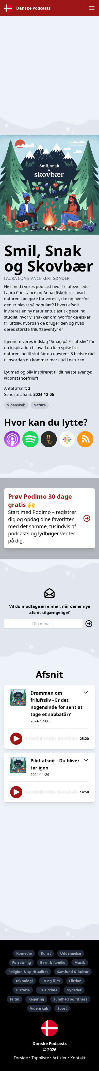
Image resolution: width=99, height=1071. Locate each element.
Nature (40, 405)
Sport (62, 1008)
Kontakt (78, 1058)
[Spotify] (30, 439)
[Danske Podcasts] (49, 1028)
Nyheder (74, 990)
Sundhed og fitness (70, 999)
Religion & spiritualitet (28, 971)
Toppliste (40, 1058)
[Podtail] (49, 439)
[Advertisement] (49, 66)
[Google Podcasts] (67, 439)
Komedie (24, 953)
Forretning (21, 962)
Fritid (14, 999)
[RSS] (85, 439)
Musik (79, 962)
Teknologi (24, 980)
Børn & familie (52, 962)
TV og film (51, 980)
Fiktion (75, 980)
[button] (92, 8)
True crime (48, 990)
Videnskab (16, 405)
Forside (21, 1058)
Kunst (46, 953)
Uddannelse (70, 953)
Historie (23, 990)
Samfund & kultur (73, 971)
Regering (36, 999)
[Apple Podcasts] (12, 439)
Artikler (60, 1058)
